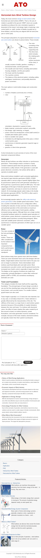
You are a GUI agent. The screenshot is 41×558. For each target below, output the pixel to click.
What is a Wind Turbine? (9, 521)
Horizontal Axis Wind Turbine (11, 473)
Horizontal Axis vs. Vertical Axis (11, 483)
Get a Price (18, 557)
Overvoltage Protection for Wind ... (12, 534)
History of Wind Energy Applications (13, 378)
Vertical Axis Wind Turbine (10, 471)
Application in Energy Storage (11, 396)
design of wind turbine (24, 19)
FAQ (4, 468)
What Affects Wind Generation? (12, 415)
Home (3, 10)
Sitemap (24, 557)
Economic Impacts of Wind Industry (13, 387)
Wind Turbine (10, 10)
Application (6, 466)
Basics (5, 463)
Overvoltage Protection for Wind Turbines (15, 406)
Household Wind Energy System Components (15, 509)
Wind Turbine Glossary (8, 496)
